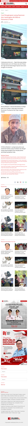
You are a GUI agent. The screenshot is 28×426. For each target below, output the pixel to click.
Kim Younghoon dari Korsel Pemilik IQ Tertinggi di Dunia (13, 164)
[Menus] (2, 3)
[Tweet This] (18, 182)
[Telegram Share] (23, 182)
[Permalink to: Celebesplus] (2, 22)
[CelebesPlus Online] (9, 3)
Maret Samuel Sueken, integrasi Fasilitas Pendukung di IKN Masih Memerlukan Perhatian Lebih (14, 167)
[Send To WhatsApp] (26, 182)
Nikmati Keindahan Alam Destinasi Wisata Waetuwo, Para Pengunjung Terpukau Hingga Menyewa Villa (14, 170)
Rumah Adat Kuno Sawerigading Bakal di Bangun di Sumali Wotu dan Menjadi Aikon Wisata (12, 173)
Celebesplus (6, 21)
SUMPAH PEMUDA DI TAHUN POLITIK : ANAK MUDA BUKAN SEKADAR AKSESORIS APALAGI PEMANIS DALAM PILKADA (13, 158)
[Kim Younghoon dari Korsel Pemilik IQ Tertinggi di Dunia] (7, 205)
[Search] (26, 4)
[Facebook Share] (15, 182)
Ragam (2, 13)
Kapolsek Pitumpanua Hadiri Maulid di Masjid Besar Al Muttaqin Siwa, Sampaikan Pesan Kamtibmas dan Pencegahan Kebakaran (13, 408)
